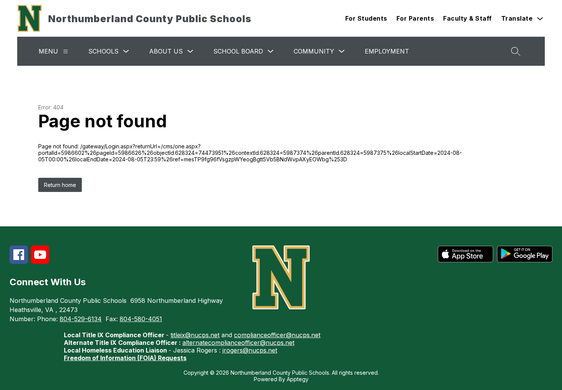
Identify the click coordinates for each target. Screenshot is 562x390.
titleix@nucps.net (195, 335)
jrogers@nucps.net (250, 350)
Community (314, 51)
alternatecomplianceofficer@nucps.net (238, 342)
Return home (60, 185)
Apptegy (298, 379)
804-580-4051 (141, 319)
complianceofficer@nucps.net (277, 335)
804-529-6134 (81, 319)
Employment (387, 51)
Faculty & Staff (467, 18)
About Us (166, 51)
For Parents (415, 18)
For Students (366, 18)
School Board (238, 51)
